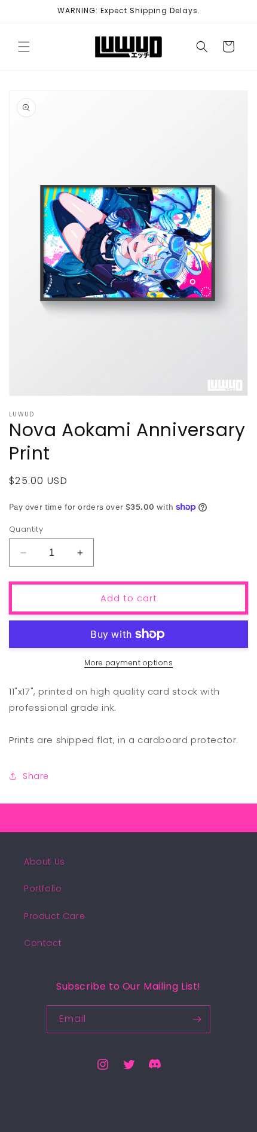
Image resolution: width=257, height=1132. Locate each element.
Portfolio (43, 888)
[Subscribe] (196, 1019)
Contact (43, 943)
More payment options (128, 663)
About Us (44, 862)
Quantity (26, 529)
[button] (24, 47)
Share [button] (36, 776)
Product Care (54, 916)
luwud (144, 1122)
